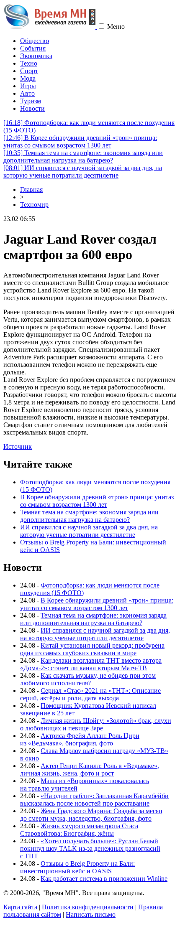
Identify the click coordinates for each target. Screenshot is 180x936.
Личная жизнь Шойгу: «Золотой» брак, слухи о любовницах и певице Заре (95, 724)
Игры (28, 85)
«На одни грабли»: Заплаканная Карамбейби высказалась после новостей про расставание (94, 799)
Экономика (36, 55)
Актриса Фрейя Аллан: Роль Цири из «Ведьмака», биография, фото (79, 739)
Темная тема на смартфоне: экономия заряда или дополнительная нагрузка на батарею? (83, 156)
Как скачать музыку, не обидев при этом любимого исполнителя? (88, 679)
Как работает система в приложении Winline (104, 878)
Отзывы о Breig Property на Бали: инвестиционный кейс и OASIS (77, 867)
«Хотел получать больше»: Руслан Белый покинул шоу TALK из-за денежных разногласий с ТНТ (90, 848)
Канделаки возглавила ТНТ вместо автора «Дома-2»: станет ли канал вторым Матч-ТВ (91, 664)
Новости (32, 108)
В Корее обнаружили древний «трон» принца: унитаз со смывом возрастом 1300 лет (80, 141)
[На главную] (50, 26)
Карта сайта (20, 907)
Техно (28, 63)
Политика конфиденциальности (88, 907)
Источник (17, 446)
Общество (34, 40)
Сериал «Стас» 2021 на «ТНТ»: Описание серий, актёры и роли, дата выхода (90, 694)
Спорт (29, 70)
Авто (27, 93)
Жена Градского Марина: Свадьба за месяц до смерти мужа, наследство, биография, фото (91, 814)
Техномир (34, 204)
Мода (28, 78)
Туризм (30, 100)
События (33, 48)
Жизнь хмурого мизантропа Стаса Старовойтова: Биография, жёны (79, 829)
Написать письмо (91, 914)
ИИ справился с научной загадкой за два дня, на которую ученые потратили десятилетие (82, 171)
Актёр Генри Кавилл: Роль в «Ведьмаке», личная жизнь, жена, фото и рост (89, 769)
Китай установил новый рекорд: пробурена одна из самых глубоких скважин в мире (92, 649)
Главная (31, 189)
